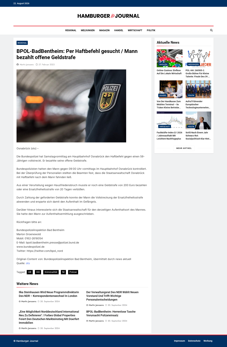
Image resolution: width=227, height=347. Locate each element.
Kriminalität (51, 272)
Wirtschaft (135, 30)
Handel (118, 30)
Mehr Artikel (184, 148)
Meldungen (88, 30)
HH (38, 272)
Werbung (208, 341)
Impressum (179, 341)
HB (29, 272)
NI (63, 272)
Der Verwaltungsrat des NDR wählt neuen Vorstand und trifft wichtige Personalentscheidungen (112, 296)
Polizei (73, 272)
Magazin (104, 30)
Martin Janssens (27, 64)
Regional (70, 30)
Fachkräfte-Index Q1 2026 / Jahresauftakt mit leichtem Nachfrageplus (169, 135)
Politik (151, 30)
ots (28, 263)
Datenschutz (194, 341)
